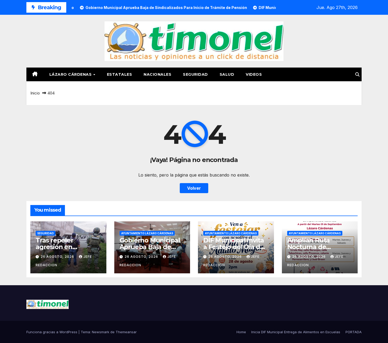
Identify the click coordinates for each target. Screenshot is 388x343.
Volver (194, 188)
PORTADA (354, 332)
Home (241, 332)
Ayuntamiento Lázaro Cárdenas (147, 233)
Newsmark (100, 332)
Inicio (35, 93)
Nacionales (157, 74)
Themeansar (126, 332)
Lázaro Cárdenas (71, 74)
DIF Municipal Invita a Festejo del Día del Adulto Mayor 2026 (234, 246)
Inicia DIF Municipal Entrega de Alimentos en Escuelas (295, 332)
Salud (227, 74)
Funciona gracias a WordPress (52, 332)
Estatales (119, 74)
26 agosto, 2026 (58, 257)
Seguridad (195, 74)
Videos (254, 74)
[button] (357, 74)
